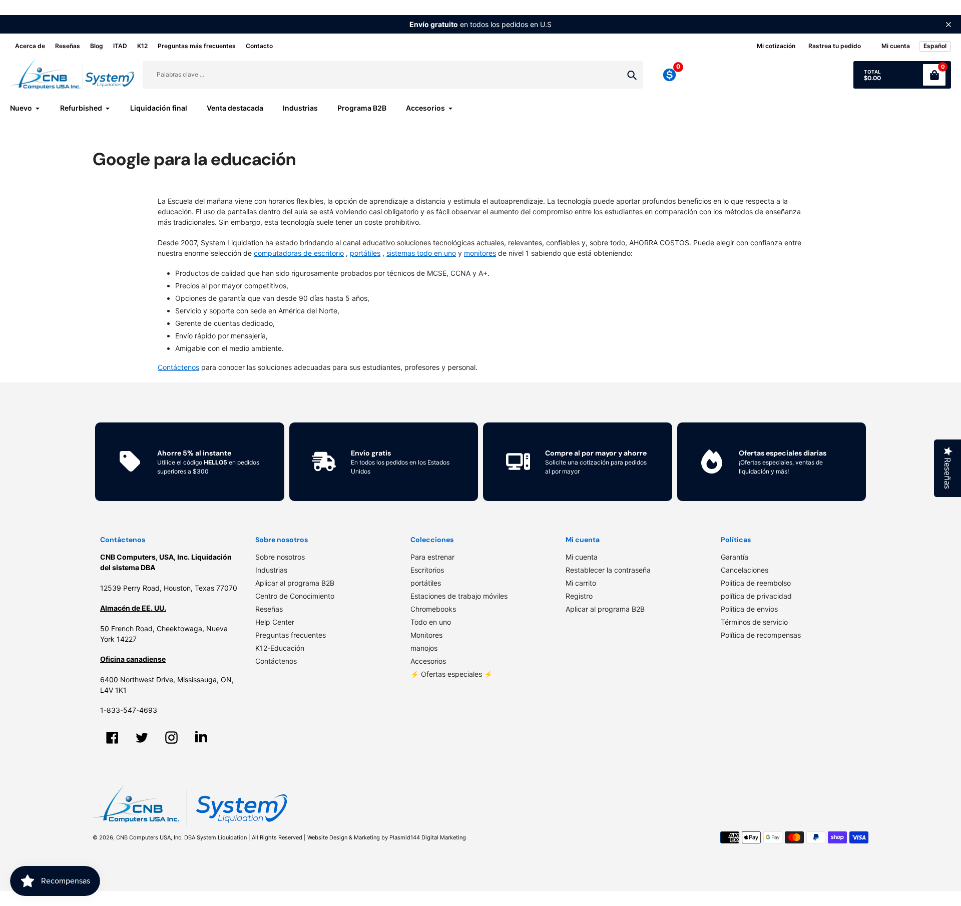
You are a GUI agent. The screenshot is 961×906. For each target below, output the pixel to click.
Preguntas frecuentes (290, 635)
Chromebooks (433, 609)
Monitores (426, 635)
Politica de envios (749, 609)
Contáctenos (276, 661)
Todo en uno (430, 622)
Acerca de (30, 46)
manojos (423, 648)
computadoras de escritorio (299, 253)
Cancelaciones (744, 570)
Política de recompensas (761, 635)
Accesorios (428, 661)
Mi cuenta (582, 557)
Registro (579, 596)
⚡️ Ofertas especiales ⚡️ (451, 674)
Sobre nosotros (280, 557)
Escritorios (427, 570)
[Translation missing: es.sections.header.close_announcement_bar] (948, 25)
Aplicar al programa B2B (294, 583)
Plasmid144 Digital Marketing (427, 837)
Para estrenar (432, 557)
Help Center (274, 622)
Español (934, 46)
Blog (96, 46)
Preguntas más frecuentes (197, 46)
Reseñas (67, 46)
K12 (142, 46)
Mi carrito (581, 583)
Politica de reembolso (756, 583)
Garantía (734, 557)
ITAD (120, 46)
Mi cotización (776, 46)
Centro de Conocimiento (294, 596)
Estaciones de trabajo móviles (459, 596)
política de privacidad (756, 596)
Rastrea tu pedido (834, 46)
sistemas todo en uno (421, 253)
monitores (480, 253)
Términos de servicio (754, 622)
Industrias (271, 570)
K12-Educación (279, 648)
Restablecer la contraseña (608, 570)
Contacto (259, 46)
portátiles (365, 253)
